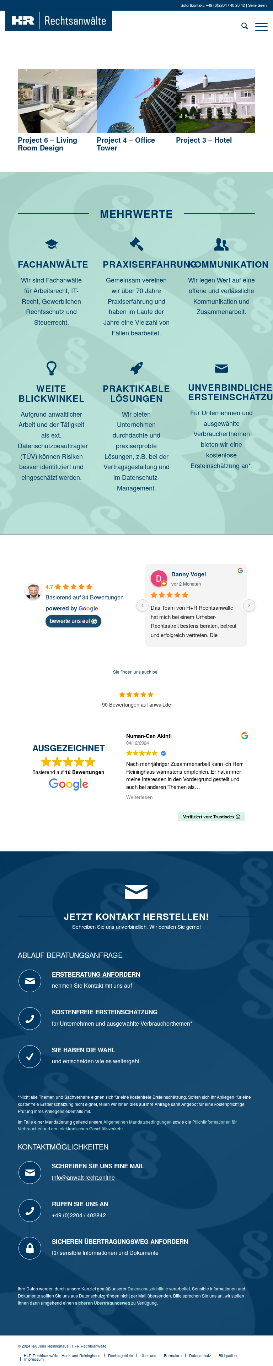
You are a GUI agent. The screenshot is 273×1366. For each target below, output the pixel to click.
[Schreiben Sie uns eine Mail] (29, 1172)
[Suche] (241, 27)
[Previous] (142, 605)
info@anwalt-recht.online (83, 1177)
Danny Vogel (188, 574)
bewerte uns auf (70, 620)
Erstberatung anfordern (96, 974)
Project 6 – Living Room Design (47, 144)
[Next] (249, 605)
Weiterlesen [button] (139, 797)
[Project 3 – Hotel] (215, 130)
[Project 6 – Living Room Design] (57, 130)
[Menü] (258, 27)
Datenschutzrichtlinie (148, 1288)
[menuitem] (241, 27)
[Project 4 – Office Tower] (136, 130)
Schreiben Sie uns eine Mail (98, 1166)
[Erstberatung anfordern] (29, 981)
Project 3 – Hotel (204, 140)
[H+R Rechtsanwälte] (58, 27)
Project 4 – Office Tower (126, 144)
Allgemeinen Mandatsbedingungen (137, 1122)
